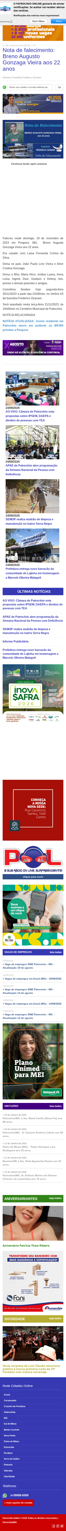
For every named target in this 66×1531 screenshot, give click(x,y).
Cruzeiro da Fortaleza (14, 1406)
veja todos (55, 1198)
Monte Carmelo (11, 1430)
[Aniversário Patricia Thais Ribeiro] (33, 1223)
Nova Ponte (9, 1435)
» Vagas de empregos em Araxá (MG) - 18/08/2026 (32, 978)
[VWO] (13, 21)
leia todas (56, 952)
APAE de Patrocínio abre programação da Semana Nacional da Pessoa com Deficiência (31, 470)
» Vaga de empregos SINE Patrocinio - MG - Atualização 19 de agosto (28, 966)
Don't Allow (38, 21)
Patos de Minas (11, 1441)
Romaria (7, 1464)
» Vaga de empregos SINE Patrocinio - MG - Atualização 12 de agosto (28, 1016)
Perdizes (8, 1453)
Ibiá (5, 1418)
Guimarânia (9, 1412)
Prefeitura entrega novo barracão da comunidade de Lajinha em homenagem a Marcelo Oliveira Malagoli (32, 573)
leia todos (56, 1106)
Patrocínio (8, 1447)
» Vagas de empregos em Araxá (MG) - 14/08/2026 (32, 1003)
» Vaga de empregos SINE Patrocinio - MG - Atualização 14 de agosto (28, 991)
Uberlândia (9, 1476)
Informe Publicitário (16, 641)
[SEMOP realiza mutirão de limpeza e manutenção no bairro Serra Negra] (33, 496)
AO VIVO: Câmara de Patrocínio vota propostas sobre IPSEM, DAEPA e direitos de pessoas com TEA (30, 416)
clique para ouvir (33, 876)
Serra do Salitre (11, 1459)
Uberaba (7, 1470)
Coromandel (9, 1400)
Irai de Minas (10, 1424)
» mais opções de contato (18, 1502)
